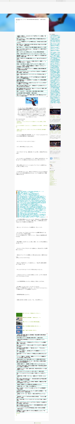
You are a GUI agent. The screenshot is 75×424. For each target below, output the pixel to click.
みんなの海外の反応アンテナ (53, 179)
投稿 (51, 165)
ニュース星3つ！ (52, 177)
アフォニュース (52, 173)
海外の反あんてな (52, 182)
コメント (52, 166)
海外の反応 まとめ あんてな (53, 183)
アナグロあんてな (52, 172)
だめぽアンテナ (52, 175)
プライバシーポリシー (52, 162)
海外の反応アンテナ (52, 184)
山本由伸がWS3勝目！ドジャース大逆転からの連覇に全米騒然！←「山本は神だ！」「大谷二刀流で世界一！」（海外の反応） (55, 116)
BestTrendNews (52, 171)
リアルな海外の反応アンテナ (53, 181)
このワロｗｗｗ (52, 174)
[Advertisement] (23, 5)
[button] (16, 22)
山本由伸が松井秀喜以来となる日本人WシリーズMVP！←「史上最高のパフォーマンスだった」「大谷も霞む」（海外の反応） (55, 148)
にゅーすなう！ (52, 176)
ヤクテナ (51, 180)
